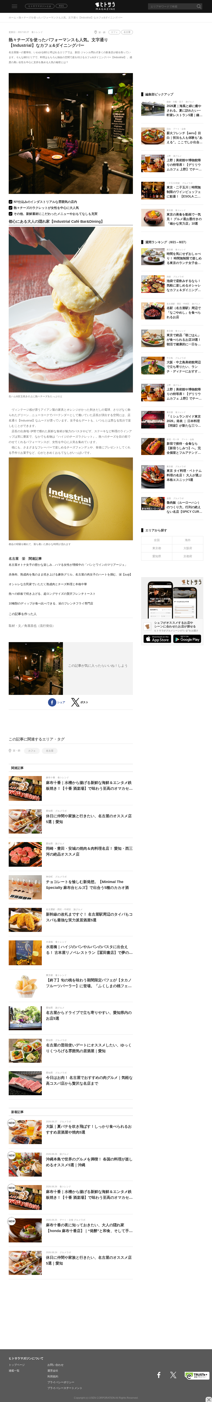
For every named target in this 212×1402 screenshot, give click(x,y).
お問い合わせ (55, 1364)
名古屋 (127, 32)
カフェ (114, 32)
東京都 (156, 548)
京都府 (187, 556)
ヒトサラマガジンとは (39, 6)
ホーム (12, 17)
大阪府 (187, 548)
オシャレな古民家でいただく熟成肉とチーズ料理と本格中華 (48, 584)
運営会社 (52, 1370)
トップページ (17, 1364)
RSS (61, 6)
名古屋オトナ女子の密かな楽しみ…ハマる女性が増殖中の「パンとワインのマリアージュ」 (68, 564)
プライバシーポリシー (60, 1382)
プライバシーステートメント (64, 1388)
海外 (188, 540)
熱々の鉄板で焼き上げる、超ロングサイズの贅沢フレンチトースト (52, 593)
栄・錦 (102, 32)
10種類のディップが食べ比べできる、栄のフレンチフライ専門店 (51, 603)
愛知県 (156, 556)
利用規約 (52, 1376)
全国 (157, 540)
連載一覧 (14, 1370)
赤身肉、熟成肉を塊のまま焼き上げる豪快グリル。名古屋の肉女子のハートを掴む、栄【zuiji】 (70, 574)
